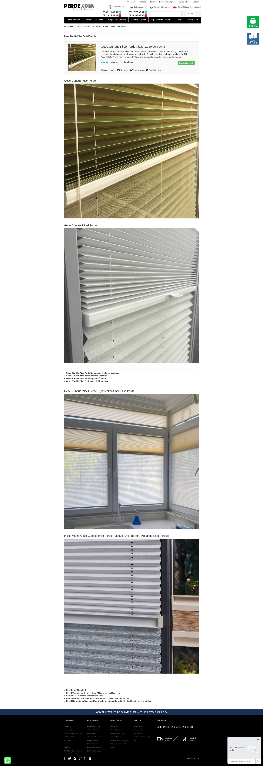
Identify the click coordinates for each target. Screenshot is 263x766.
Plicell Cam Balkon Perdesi (88, 27)
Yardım (178, 20)
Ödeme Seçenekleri (117, 733)
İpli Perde (67, 747)
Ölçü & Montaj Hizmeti (160, 20)
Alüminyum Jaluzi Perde (95, 737)
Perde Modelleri (73, 20)
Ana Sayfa (68, 27)
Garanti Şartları (115, 730)
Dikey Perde (91, 733)
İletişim (152, 2)
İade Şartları (114, 726)
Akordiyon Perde (92, 730)
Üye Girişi (131, 2)
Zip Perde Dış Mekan (94, 751)
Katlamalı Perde (69, 737)
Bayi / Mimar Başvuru (167, 2)
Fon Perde (67, 744)
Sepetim (196, 2)
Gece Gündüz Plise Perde (114, 27)
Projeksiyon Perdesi (94, 747)
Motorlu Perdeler (92, 740)
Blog (135, 740)
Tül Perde (67, 740)
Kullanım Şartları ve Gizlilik (119, 744)
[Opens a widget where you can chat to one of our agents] (244, 750)
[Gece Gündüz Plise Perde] (82, 57)
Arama (190, 13)
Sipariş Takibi (184, 2)
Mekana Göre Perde (94, 20)
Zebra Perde (68, 730)
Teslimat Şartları (115, 737)
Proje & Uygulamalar (117, 20)
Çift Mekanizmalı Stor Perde (73, 733)
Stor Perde (67, 726)
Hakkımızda (138, 726)
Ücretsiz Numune (138, 20)
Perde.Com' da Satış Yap (142, 737)
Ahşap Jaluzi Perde (93, 726)
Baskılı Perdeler (92, 744)
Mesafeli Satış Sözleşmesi (119, 740)
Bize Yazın (142, 2)
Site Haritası (138, 733)
